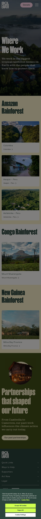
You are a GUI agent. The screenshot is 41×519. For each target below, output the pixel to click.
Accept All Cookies (20, 506)
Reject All (20, 510)
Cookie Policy (25, 500)
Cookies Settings (20, 515)
